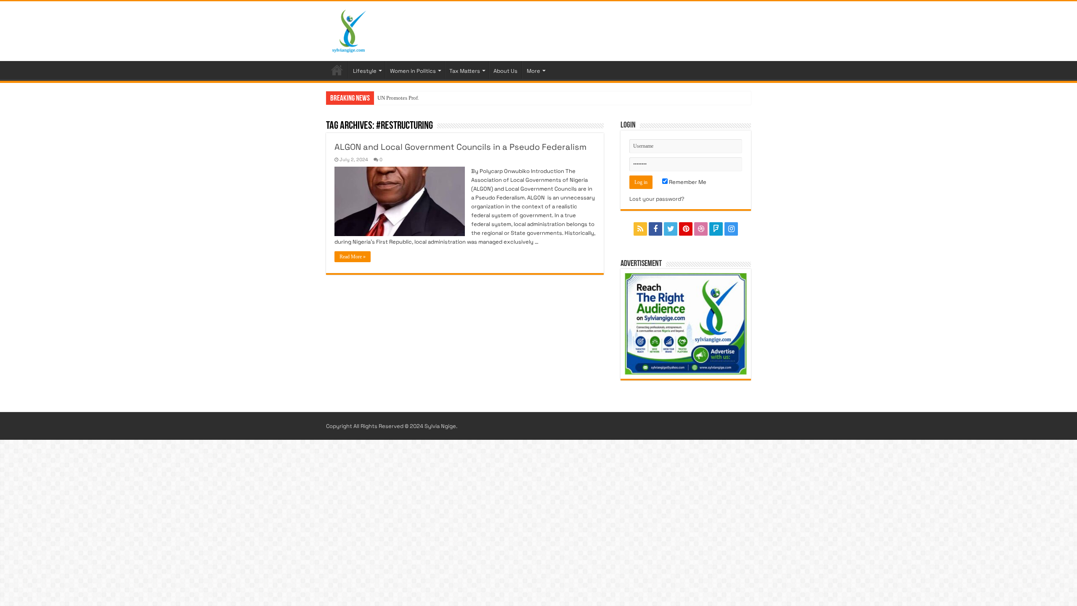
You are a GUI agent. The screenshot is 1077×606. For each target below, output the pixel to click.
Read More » (353, 257)
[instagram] (731, 229)
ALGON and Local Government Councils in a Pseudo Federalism (460, 146)
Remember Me (687, 182)
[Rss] (640, 229)
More (533, 70)
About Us (505, 70)
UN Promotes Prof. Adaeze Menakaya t (421, 98)
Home (337, 70)
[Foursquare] (716, 229)
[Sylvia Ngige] (349, 29)
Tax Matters (464, 70)
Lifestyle (365, 70)
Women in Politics (413, 70)
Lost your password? (656, 198)
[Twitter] (670, 229)
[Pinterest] (685, 229)
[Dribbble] (701, 229)
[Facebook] (655, 229)
